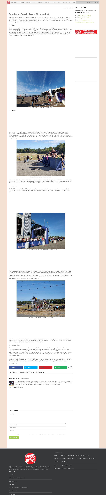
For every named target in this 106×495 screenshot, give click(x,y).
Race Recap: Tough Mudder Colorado (63, 465)
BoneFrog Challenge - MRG (85, 20)
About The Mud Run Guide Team (16, 478)
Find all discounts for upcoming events (84, 22)
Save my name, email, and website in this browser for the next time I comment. (47, 434)
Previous (66, 8)
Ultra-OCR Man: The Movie (60, 461)
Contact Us (11, 474)
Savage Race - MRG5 (84, 18)
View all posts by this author (16, 387)
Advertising (11, 484)
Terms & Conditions (13, 491)
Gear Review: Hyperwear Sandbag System (64, 468)
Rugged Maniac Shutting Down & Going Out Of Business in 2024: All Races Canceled (74, 458)
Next (70, 8)
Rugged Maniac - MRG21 (85, 16)
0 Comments (41, 372)
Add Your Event (12, 481)
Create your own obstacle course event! (18, 487)
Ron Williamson (14, 372)
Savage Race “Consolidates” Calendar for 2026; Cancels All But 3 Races (71, 455)
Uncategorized (33, 372)
